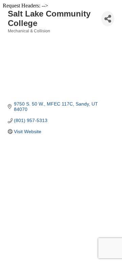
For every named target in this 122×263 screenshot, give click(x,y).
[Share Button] (107, 18)
